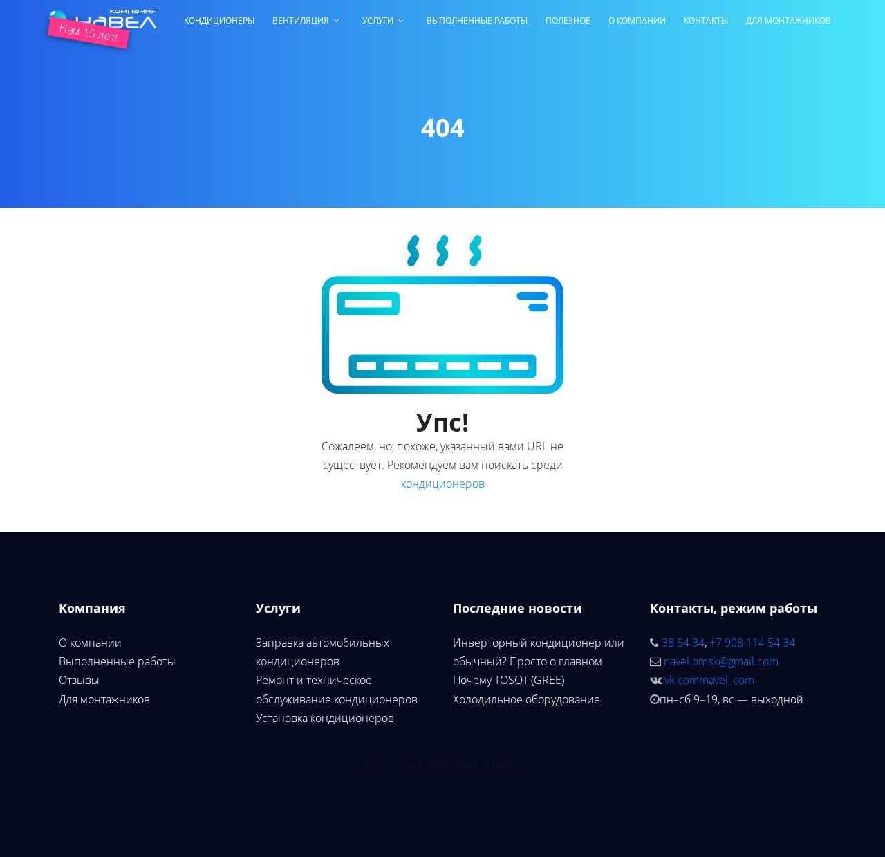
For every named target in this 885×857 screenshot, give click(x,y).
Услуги (377, 20)
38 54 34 (683, 642)
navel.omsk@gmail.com (721, 661)
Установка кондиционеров (325, 718)
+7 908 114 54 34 (752, 642)
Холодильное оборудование (526, 699)
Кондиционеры (219, 20)
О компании (637, 20)
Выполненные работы (477, 20)
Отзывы (79, 680)
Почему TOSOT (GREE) (508, 680)
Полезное (568, 20)
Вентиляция (300, 20)
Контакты (706, 20)
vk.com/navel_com (709, 680)
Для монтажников (788, 20)
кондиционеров (443, 483)
